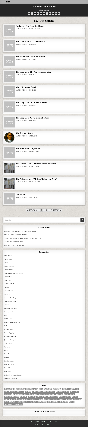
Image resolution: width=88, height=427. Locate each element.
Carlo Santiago (20, 389)
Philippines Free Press (12, 322)
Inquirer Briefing (10, 298)
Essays (6, 287)
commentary (57, 389)
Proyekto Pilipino (10, 336)
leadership (31, 397)
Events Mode (8, 291)
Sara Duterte (42, 402)
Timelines (7, 371)
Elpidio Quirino (37, 392)
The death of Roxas (24, 133)
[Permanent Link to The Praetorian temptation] (9, 152)
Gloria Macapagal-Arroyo (20, 394)
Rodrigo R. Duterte (22, 402)
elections (28, 392)
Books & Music (9, 266)
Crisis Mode (8, 277)
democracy (20, 392)
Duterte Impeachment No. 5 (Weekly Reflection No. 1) (22, 238)
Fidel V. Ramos (75, 392)
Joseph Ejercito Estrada (12, 397)
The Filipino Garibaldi (26, 87)
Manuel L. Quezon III (44, 6)
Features (7, 294)
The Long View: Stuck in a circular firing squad (20, 231)
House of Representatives (46, 394)
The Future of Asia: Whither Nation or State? (36, 164)
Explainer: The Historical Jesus (30, 26)
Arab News (8, 255)
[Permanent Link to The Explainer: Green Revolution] (9, 61)
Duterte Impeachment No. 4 (13, 241)
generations (8, 394)
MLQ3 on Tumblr (10, 319)
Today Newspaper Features (13, 375)
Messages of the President (13, 312)
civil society (48, 389)
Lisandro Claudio (41, 397)
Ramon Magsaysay (10, 402)
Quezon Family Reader (12, 340)
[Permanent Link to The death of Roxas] (9, 137)
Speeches (7, 354)
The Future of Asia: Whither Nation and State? (36, 179)
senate (49, 402)
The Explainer (9, 361)
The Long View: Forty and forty (14, 245)
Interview (7, 305)
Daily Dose (7, 280)
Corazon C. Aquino (10, 392)
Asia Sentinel (8, 259)
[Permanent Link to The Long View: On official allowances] (9, 106)
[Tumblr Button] (47, 13)
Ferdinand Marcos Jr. (62, 392)
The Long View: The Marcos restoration (34, 72)
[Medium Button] (44, 13)
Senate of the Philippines (60, 402)
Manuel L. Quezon (53, 397)
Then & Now (8, 368)
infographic (59, 394)
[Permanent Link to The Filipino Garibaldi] (9, 91)
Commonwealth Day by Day (13, 273)
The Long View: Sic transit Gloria (30, 41)
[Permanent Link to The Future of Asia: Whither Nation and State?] (9, 183)
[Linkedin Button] (35, 13)
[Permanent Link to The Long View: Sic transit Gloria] (9, 45)
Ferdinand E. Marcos (49, 392)
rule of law (33, 402)
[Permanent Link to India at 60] (9, 198)
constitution (74, 389)
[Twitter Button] (29, 13)
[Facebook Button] (32, 13)
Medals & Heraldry (10, 308)
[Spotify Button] (50, 13)
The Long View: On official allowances (33, 102)
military (74, 397)
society (71, 402)
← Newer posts (32, 210)
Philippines (33, 399)
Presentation (8, 329)
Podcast (6, 326)
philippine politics (22, 399)
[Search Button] (59, 13)
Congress (65, 389)
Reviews (7, 347)
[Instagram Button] (38, 13)
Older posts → (56, 210)
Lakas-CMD (23, 397)
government (33, 394)
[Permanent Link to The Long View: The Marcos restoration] (9, 76)
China (40, 389)
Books (6, 263)
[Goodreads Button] (53, 13)
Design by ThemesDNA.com (44, 425)
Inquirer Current (10, 301)
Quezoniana (8, 343)
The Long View (9, 364)
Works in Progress (10, 378)
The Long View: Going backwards (15, 234)
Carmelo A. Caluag (32, 389)
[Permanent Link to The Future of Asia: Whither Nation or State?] (9, 168)
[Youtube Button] (41, 13)
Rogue (6, 350)
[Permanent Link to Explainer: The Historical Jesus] (9, 30)
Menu (8, 2)
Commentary (8, 270)
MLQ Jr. (7, 315)
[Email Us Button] (56, 13)
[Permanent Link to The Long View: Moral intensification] (9, 122)
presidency (47, 399)
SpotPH (6, 357)
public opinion (69, 399)
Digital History (9, 284)
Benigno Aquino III (10, 389)
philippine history (10, 399)
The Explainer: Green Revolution (31, 56)
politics (40, 399)
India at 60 (20, 194)
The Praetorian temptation (28, 148)
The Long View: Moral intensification (32, 118)
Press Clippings (9, 333)
